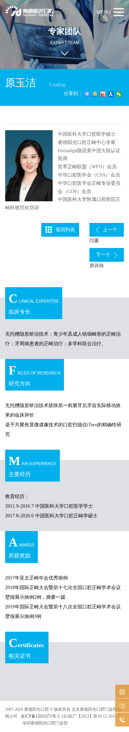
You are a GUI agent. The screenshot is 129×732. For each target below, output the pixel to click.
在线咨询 (122, 720)
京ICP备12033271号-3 (40, 716)
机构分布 (122, 705)
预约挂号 (122, 691)
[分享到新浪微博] (103, 94)
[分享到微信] (119, 94)
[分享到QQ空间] (95, 94)
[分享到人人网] (111, 94)
